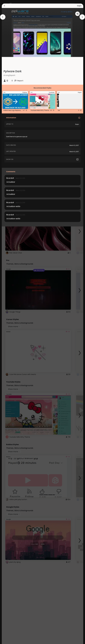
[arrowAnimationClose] (3, 17)
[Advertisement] (9, 322)
